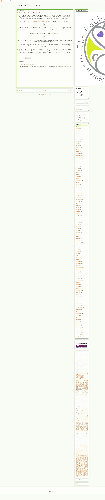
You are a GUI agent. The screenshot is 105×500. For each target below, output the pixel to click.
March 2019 (78, 255)
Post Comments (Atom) (47, 94)
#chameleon (78, 374)
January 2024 (78, 151)
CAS (82, 430)
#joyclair (77, 393)
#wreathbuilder (78, 422)
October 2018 (78, 265)
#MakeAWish (86, 397)
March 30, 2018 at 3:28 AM (31, 64)
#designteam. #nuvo (82, 381)
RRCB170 (82, 464)
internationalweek (78, 452)
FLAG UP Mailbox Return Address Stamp (36, 21)
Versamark (77, 475)
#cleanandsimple (79, 376)
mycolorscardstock (85, 459)
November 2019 (79, 240)
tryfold (81, 474)
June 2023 (78, 164)
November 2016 (79, 309)
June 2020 (78, 226)
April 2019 (78, 253)
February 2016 (78, 327)
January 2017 (78, 305)
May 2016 (78, 321)
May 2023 (78, 166)
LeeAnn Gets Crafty (28, 5)
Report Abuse (79, 479)
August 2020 (78, 222)
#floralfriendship (81, 385)
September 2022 (79, 180)
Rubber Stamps (23, 64)
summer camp (85, 470)
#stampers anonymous (79, 415)
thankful (83, 471)
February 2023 (78, 172)
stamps (86, 469)
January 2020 (78, 236)
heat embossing (80, 451)
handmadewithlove (78, 448)
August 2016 (78, 315)
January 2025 (78, 137)
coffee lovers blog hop (80, 434)
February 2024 (78, 149)
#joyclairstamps (78, 394)
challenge (86, 430)
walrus (87, 475)
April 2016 (78, 323)
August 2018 (78, 269)
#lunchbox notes (79, 397)
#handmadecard (85, 388)
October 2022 (78, 178)
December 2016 (79, 307)
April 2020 (78, 230)
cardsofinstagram (78, 430)
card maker (80, 428)
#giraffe (77, 387)
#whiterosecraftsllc (84, 421)
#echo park (82, 383)
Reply (21, 69)
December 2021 (79, 193)
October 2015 (78, 332)
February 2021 (78, 213)
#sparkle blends (79, 411)
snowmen (77, 467)
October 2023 (78, 157)
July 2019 (77, 247)
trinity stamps (78, 474)
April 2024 (78, 145)
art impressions (80, 424)
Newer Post (19, 90)
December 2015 (79, 328)
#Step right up (79, 416)
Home (45, 90)
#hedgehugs (81, 390)
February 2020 (78, 234)
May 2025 (78, 130)
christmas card (82, 431)
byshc (87, 427)
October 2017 (78, 288)
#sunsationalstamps (85, 418)
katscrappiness (78, 454)
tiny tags (81, 473)
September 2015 (79, 334)
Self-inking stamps (59, 66)
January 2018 (78, 282)
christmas (77, 431)
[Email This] (26, 58)
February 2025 (78, 135)
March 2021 (78, 211)
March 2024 (78, 147)
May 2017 (78, 298)
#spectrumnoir (85, 411)
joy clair (82, 452)
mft (87, 458)
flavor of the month (79, 445)
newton (79, 461)
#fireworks (77, 385)
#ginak (87, 386)
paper (83, 461)
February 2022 (78, 189)
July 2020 (77, 224)
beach (84, 424)
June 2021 (78, 205)
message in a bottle (83, 458)
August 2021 (78, 201)
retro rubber (81, 463)
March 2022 (78, 188)
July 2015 (77, 336)
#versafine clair (78, 421)
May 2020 (78, 228)
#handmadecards (79, 389)
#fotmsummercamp (82, 386)
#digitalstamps (78, 382)
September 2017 (79, 290)
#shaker (86, 406)
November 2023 (79, 155)
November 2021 (79, 195)
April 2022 (78, 186)
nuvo (81, 461)
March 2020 (78, 232)
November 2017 (79, 286)
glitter (80, 446)
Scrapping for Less (79, 465)
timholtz (79, 473)
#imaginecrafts (85, 392)
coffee (86, 433)
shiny (80, 466)
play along (81, 462)
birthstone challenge (79, 426)
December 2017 (79, 284)
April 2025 (78, 132)
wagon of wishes (82, 475)
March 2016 (78, 325)
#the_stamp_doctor (85, 419)
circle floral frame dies (81, 432)
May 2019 (78, 251)
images (85, 451)
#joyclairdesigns (85, 393)
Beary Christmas (78, 425)
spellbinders (86, 467)
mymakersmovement (79, 460)
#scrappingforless (79, 406)
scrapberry (86, 464)
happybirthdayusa (83, 450)
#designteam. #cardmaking (82, 380)
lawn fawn (85, 454)
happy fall (83, 449)
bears (87, 424)
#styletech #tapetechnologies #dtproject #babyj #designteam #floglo (82, 417)
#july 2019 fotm (85, 394)
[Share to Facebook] (29, 58)
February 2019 (78, 257)
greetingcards (84, 446)
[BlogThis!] (27, 58)
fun (87, 445)
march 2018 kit (82, 456)
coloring (77, 435)
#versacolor (86, 420)
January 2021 (78, 215)
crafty (86, 435)
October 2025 (78, 126)
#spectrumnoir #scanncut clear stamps (82, 412)
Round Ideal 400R (55, 33)
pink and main (78, 462)
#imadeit (77, 392)
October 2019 (78, 242)
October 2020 (78, 218)
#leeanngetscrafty (78, 396)
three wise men (80, 472)
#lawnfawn (86, 395)
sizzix (82, 466)
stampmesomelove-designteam (80, 468)
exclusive (80, 444)
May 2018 (78, 274)
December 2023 (79, 153)
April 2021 (78, 209)
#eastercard (77, 383)
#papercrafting (78, 399)
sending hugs (86, 465)
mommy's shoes (78, 459)
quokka (77, 463)
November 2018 (79, 263)
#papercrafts (85, 399)
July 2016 (77, 317)
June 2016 (78, 319)
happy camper (78, 449)
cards (86, 429)
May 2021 (78, 207)
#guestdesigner (78, 388)
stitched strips (80, 470)
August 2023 (78, 161)
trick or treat (85, 473)
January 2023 (78, 174)
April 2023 (78, 168)
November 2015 (79, 330)
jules (85, 452)
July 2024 (77, 141)
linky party (82, 455)
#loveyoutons (86, 396)
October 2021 (78, 197)
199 (82, 422)
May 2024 (78, 143)
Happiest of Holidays (84, 448)
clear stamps (82, 433)
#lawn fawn (79, 395)
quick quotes (86, 462)
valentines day (85, 474)
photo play (86, 461)
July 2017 (77, 294)
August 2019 (78, 245)
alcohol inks (86, 422)
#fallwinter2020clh (85, 384)
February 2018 (78, 280)
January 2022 (78, 191)
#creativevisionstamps (80, 377)
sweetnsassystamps (79, 471)
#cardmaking (85, 373)
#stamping (86, 415)
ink (87, 451)
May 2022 (78, 184)
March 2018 (78, 278)
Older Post (69, 90)
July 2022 (77, 182)
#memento (78, 398)
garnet (77, 446)
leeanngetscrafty (78, 455)
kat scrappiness (84, 453)
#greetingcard (86, 387)
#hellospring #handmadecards (82, 391)
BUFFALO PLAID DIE (81, 427)
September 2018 (79, 267)
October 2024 (78, 139)
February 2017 (78, 303)
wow (76, 476)
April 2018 (78, 276)
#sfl (84, 406)
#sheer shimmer (79, 407)
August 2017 (78, 292)
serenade (77, 466)
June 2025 (78, 128)
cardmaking (82, 429)
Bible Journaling (85, 425)
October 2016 (78, 311)
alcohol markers (78, 423)
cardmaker (77, 429)
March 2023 (78, 170)
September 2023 (79, 159)
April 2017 (78, 299)
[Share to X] (28, 58)
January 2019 (78, 259)
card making (85, 428)
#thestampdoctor (78, 420)
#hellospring (86, 390)
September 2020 (79, 220)
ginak (78, 446)
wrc (78, 476)
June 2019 (78, 249)
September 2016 (79, 313)
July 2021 (77, 203)
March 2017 (78, 301)
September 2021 (79, 199)
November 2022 (79, 176)
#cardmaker (78, 373)
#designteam (79, 379)
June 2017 (78, 296)
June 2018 (78, 272)
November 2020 (79, 216)
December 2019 (79, 238)
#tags (76, 419)
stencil (77, 470)
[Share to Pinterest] (30, 58)
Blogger (54, 491)
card (76, 428)
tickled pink (84, 472)
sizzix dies (86, 466)
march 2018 (78, 456)
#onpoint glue (85, 398)
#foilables (86, 385)
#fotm (77, 386)
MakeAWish (86, 455)
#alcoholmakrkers (79, 353)
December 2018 (79, 261)
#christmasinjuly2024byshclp (80, 375)
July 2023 (77, 162)
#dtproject (85, 382)
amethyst (83, 423)
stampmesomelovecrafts (79, 469)
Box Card (84, 426)
